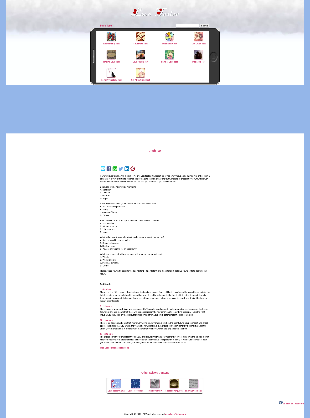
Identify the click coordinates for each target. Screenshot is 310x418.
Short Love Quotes (174, 391)
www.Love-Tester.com (175, 414)
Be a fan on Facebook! (293, 404)
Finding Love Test (111, 62)
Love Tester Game (116, 391)
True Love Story (155, 391)
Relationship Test (111, 44)
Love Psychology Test (111, 80)
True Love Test (198, 62)
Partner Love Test (169, 62)
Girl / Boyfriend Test (140, 80)
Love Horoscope (135, 391)
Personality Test (169, 44)
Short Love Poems (193, 391)
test (102, 182)
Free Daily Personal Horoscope (114, 348)
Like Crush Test (199, 44)
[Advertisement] (155, 109)
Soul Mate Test (141, 44)
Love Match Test (140, 62)
